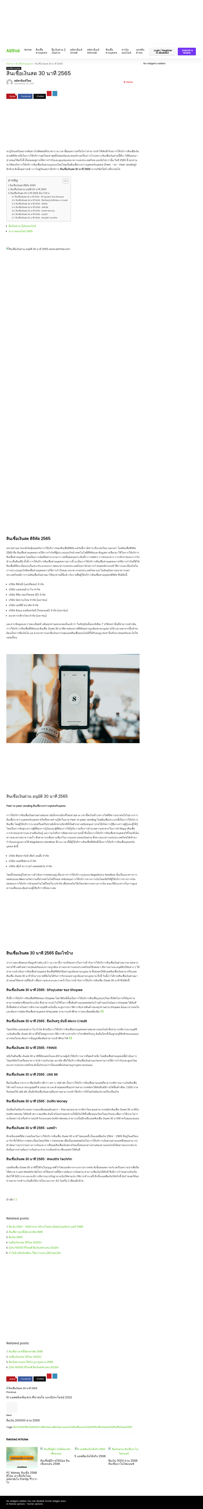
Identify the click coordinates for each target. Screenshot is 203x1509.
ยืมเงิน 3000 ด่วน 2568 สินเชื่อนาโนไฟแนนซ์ (123, 1462)
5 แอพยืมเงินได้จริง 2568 (90, 1456)
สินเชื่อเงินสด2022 (104, 1427)
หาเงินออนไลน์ (126, 51)
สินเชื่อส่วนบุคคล (41, 51)
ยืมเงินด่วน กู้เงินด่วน (58, 51)
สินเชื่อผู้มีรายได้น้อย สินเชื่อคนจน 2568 (54, 1462)
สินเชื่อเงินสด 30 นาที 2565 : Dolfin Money (35, 210)
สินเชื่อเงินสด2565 (122, 1427)
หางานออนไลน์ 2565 (21, 231)
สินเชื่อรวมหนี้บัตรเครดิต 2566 (26, 1232)
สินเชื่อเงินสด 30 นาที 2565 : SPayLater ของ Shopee (39, 196)
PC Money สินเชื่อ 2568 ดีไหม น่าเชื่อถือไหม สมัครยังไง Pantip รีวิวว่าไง (21, 1477)
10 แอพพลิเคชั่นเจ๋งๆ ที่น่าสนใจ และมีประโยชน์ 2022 (39, 1397)
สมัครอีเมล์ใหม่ (22, 81)
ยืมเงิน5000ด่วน (34, 1427)
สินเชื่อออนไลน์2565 (84, 1427)
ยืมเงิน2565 (19, 1427)
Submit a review (187, 51)
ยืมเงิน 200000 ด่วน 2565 (23, 1420)
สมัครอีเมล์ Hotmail (93, 51)
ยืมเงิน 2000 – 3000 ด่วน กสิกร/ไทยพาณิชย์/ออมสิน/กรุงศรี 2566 (46, 1227)
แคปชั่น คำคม (140, 51)
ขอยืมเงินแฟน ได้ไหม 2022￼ (25, 1242)
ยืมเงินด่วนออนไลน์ (63, 1427)
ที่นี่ (102, 1011)
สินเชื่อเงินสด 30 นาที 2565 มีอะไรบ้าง (29, 193)
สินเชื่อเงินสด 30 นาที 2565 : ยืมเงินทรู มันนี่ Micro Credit (42, 200)
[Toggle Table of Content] (64, 180)
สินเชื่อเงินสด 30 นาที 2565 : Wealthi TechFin (36, 217)
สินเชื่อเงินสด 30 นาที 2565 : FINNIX (32, 203)
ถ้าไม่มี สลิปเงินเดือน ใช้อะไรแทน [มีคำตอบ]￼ (35, 1253)
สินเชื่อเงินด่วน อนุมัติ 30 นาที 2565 (28, 189)
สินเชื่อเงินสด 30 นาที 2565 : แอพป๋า (32, 214)
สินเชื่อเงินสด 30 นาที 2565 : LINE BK (32, 207)
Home (28, 50)
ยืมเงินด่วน (48, 1427)
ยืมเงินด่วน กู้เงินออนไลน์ (22, 226)
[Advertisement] (95, 22)
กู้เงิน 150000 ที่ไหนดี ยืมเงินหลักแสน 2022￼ (34, 1248)
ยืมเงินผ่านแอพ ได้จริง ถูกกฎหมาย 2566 (31, 1362)
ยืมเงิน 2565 (16, 1237)
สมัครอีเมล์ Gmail (76, 51)
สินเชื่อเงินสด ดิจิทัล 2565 (23, 185)
